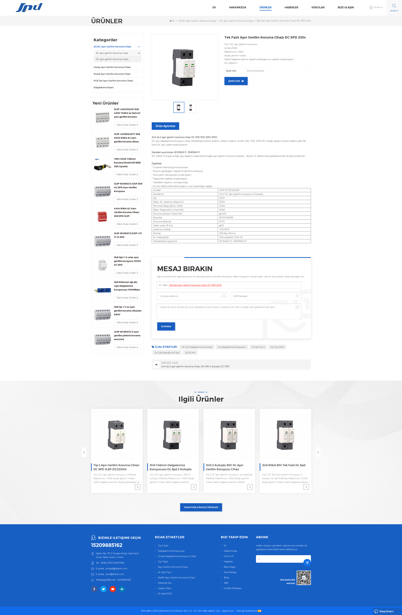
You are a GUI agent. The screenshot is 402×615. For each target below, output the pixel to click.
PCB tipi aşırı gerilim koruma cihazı (113, 80)
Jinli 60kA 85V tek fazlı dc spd (283, 465)
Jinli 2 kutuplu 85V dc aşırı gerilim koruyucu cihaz (224, 467)
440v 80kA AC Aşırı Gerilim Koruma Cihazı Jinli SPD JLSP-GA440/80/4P (126, 212)
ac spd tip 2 (164, 572)
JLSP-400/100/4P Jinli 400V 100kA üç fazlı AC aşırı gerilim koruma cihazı (127, 113)
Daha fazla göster (126, 124)
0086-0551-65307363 (112, 562)
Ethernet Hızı (165, 583)
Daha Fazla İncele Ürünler (201, 507)
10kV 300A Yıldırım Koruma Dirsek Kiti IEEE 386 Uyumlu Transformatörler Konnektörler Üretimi (127, 162)
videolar (318, 7)
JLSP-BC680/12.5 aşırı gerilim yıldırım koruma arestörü (127, 335)
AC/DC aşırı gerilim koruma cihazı (197, 20)
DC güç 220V (277, 347)
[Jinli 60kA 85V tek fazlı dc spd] (285, 434)
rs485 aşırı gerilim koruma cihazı (176, 577)
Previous (84, 452)
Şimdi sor (234, 81)
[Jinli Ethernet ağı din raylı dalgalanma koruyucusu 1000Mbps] (102, 290)
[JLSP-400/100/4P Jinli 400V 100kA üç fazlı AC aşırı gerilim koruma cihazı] (102, 117)
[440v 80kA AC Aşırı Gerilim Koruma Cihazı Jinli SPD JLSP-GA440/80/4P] (102, 217)
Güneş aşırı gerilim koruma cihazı (112, 67)
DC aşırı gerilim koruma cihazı (236, 20)
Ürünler (265, 7)
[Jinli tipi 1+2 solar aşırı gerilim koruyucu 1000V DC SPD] (102, 265)
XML (226, 583)
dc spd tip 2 (258, 347)
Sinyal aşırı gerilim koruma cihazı (112, 74)
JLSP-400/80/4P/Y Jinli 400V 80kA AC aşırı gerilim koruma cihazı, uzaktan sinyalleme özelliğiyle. (127, 138)
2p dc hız (190, 352)
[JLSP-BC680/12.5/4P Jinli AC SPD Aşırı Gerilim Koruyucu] (102, 192)
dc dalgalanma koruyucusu (232, 347)
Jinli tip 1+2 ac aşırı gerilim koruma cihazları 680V (128, 311)
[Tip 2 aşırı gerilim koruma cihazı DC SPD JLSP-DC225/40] (116, 434)
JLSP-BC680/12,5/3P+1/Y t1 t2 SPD (128, 235)
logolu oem (164, 588)
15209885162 (106, 545)
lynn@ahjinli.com (115, 574)
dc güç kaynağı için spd (167, 352)
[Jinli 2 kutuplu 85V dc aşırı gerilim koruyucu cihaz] (229, 434)
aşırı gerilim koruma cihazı (173, 567)
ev (225, 545)
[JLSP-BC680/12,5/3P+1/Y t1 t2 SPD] (102, 241)
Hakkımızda (237, 7)
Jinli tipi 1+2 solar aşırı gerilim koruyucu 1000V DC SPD (127, 261)
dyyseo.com (228, 611)
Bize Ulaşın (346, 7)
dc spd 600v (165, 593)
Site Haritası (230, 572)
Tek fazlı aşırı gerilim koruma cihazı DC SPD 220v (195, 285)
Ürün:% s (229, 556)
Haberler (291, 7)
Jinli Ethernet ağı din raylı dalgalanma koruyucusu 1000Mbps (127, 286)
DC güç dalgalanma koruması (197, 347)
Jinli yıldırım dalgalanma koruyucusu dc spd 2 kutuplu (171, 467)
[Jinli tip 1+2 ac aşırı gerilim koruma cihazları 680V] (102, 315)
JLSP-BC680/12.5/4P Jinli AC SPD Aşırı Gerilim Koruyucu (128, 187)
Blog (226, 577)
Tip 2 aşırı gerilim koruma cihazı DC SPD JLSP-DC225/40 (116, 467)
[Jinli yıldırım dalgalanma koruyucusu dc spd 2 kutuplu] (173, 434)
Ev (214, 7)
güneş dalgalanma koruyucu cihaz (177, 556)
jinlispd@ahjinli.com (116, 568)
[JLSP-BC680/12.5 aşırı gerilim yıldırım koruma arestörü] (102, 340)
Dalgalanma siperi (104, 87)
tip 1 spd (163, 561)
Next (318, 452)
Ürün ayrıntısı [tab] (165, 126)
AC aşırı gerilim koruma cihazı (112, 53)
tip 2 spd (163, 545)
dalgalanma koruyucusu (171, 551)
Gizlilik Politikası (232, 588)
